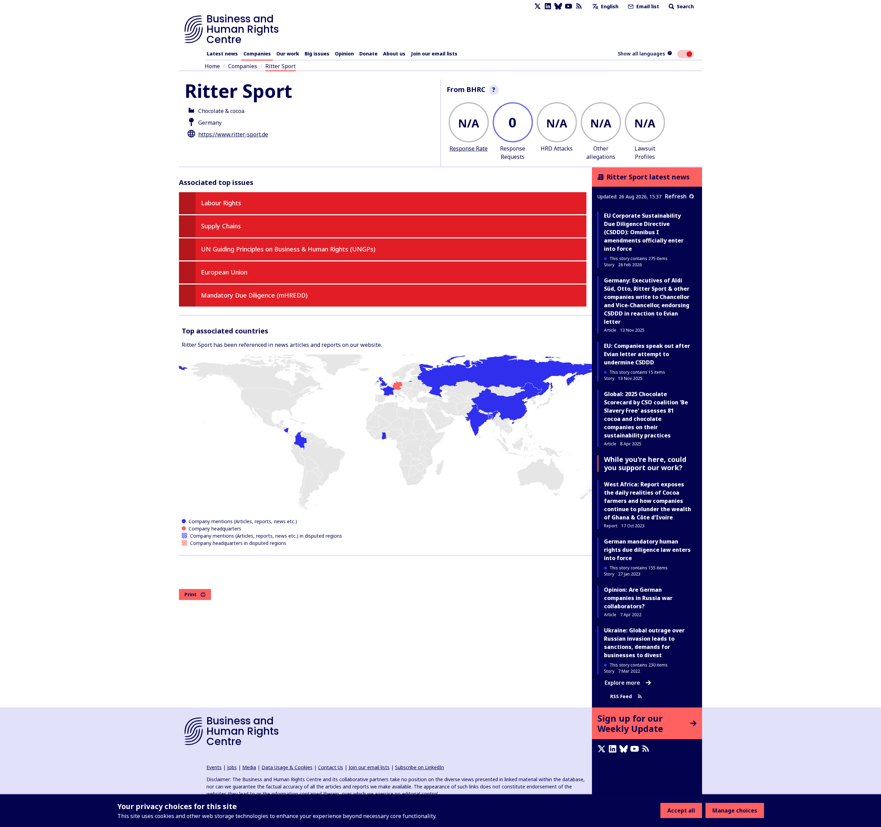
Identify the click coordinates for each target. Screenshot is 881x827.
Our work (287, 53)
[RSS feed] (579, 6)
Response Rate (468, 148)
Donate (368, 53)
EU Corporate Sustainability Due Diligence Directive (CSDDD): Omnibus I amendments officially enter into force (643, 232)
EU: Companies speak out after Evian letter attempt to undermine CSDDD (647, 354)
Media (249, 767)
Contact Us (330, 767)
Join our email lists (434, 53)
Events (214, 767)
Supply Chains (221, 226)
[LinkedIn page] (548, 6)
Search (685, 6)
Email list (647, 6)
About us (394, 53)
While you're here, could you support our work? (645, 463)
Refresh (676, 196)
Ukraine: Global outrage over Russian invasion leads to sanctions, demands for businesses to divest (644, 643)
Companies (257, 53)
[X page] (537, 6)
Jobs (232, 767)
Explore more (622, 682)
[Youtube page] (568, 6)
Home (212, 66)
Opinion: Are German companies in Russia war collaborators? (638, 598)
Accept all (681, 810)
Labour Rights (221, 203)
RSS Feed (621, 696)
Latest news (222, 53)
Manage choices (734, 810)
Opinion (344, 53)
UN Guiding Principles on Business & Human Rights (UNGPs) (288, 249)
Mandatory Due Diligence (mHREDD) (254, 295)
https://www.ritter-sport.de (233, 134)
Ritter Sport (280, 66)
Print (190, 594)
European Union (224, 272)
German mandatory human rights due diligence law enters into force (647, 550)
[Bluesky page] (558, 6)
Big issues (317, 53)
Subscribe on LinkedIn (419, 767)
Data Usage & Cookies (287, 767)
